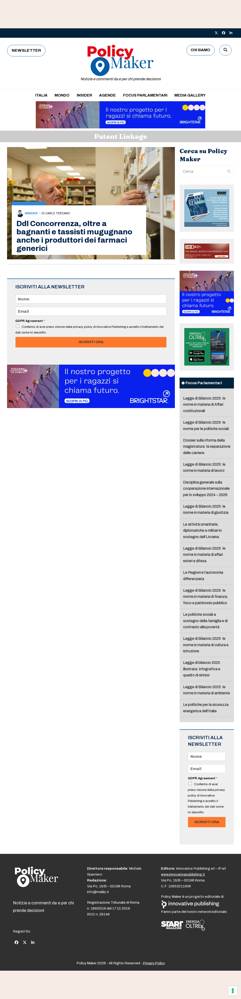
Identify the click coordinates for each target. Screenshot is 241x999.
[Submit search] (229, 171)
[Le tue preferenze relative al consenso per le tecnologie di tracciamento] (232, 990)
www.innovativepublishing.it (183, 874)
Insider (31, 213)
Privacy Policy (154, 963)
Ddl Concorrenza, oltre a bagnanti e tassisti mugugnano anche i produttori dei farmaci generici (74, 236)
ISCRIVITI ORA (91, 342)
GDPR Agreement (30, 321)
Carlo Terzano (57, 213)
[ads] (120, 127)
